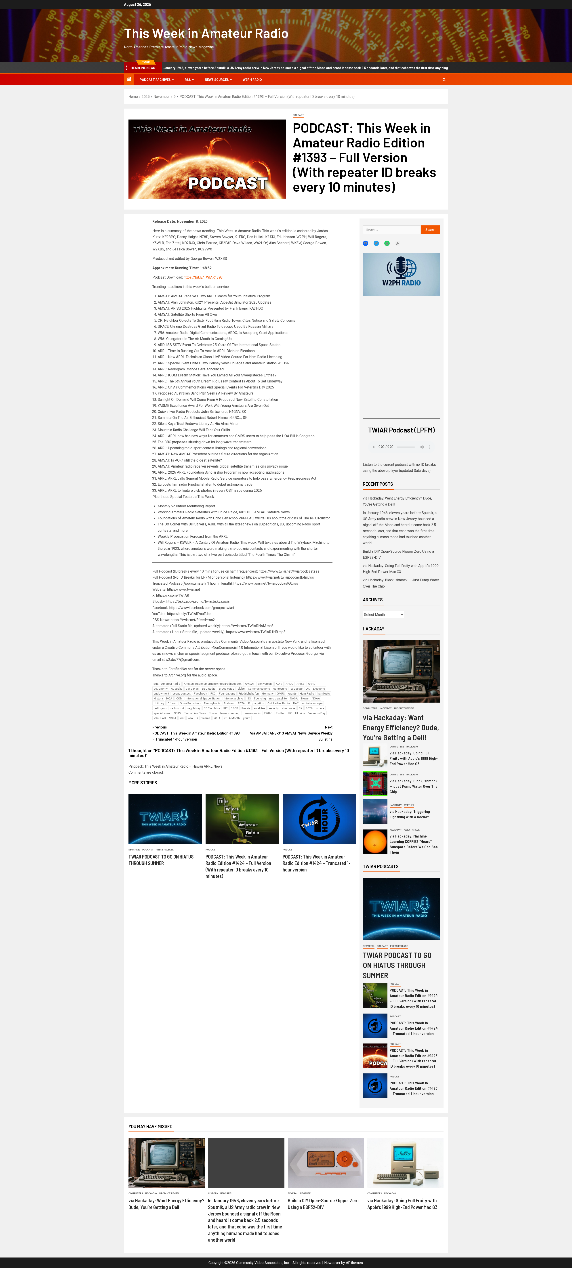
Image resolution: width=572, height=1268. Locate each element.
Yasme (206, 718)
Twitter (280, 713)
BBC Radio (209, 688)
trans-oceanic (252, 713)
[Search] (444, 79)
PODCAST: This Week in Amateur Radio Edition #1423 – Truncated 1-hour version (413, 1088)
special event (162, 713)
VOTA (172, 718)
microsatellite (278, 698)
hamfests (324, 693)
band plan (192, 688)
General (293, 1193)
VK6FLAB (160, 718)
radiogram (160, 708)
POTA (241, 703)
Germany (267, 693)
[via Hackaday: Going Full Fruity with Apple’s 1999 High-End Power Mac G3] (375, 755)
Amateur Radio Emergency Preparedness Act (213, 683)
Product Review (404, 708)
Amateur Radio (170, 683)
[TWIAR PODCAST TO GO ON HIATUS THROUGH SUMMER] (165, 819)
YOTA (217, 718)
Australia (176, 688)
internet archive (233, 698)
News (305, 698)
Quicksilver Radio (278, 703)
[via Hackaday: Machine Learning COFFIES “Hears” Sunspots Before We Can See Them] (375, 841)
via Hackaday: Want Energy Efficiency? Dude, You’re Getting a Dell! (401, 727)
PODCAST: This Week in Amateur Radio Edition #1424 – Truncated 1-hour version (317, 863)
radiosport (177, 708)
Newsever (332, 1263)
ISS (249, 698)
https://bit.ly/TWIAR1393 (203, 277)
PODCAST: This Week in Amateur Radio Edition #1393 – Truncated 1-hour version (196, 733)
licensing (260, 698)
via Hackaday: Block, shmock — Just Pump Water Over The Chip (413, 786)
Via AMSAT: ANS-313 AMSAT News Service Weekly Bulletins (291, 733)
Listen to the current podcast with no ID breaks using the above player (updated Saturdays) (399, 467)
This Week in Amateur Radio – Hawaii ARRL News (184, 766)
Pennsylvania (212, 703)
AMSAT (249, 683)
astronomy (161, 688)
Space (416, 830)
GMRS (281, 693)
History (158, 698)
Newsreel (134, 849)
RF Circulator (212, 708)
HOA (169, 698)
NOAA (316, 698)
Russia (246, 708)
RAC (296, 703)
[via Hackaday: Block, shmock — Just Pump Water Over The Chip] (375, 783)
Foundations (227, 693)
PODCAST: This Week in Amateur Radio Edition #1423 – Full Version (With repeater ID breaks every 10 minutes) (413, 1058)
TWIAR (268, 713)
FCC (213, 693)
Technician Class (195, 713)
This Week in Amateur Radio (206, 33)
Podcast (298, 115)
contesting (280, 688)
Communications (259, 688)
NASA (294, 698)
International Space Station (203, 698)
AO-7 (279, 683)
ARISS (301, 683)
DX (308, 688)
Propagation (256, 703)
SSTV (177, 713)
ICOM (179, 698)
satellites (259, 708)
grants (292, 693)
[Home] (129, 80)
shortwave (288, 708)
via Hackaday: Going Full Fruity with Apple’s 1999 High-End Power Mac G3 (414, 758)
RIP (225, 708)
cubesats (296, 688)
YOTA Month (232, 718)
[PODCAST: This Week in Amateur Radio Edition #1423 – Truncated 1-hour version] (375, 1085)
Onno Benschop (190, 703)
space (320, 708)
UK (290, 713)
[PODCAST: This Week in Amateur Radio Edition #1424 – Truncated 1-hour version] (319, 819)
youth (246, 718)
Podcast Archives (155, 80)
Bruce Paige (226, 688)
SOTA (309, 708)
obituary (159, 703)
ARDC (289, 683)
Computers (370, 708)
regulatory (193, 708)
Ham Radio (307, 693)
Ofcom (172, 703)
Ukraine (300, 713)
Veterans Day (316, 713)
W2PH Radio (252, 80)
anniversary (265, 683)
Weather (409, 805)
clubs (241, 688)
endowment (161, 693)
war (182, 718)
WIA (190, 718)
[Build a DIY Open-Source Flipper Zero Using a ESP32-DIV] (326, 1163)
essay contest (181, 693)
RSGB (234, 708)
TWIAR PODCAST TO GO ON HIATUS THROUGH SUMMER (397, 965)
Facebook (200, 693)
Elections (319, 688)
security (274, 708)
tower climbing (230, 713)
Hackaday (385, 708)
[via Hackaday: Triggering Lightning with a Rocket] (375, 811)
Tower (213, 713)
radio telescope (312, 703)
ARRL (311, 683)
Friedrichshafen (249, 693)
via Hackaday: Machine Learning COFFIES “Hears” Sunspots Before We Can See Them (414, 843)
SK (300, 708)
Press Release (165, 849)
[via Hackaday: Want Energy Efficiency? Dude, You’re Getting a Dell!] (401, 671)
